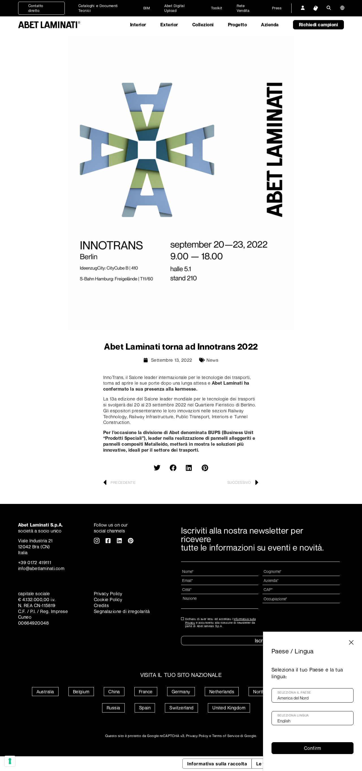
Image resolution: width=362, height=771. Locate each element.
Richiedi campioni (318, 24)
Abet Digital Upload (174, 8)
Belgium (81, 691)
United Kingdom (228, 708)
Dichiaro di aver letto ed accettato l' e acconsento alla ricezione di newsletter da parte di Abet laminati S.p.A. (220, 622)
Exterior (169, 24)
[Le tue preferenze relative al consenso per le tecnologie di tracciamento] (10, 761)
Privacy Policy (108, 593)
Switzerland (181, 708)
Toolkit (216, 8)
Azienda (270, 24)
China (114, 691)
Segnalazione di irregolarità (122, 611)
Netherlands (221, 691)
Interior (138, 24)
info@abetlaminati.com (41, 568)
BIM (146, 8)
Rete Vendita (243, 8)
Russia (113, 708)
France (146, 691)
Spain (144, 708)
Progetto (237, 24)
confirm (312, 748)
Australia (45, 691)
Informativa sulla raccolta (217, 763)
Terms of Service (225, 736)
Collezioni (203, 24)
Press (276, 8)
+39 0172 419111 (34, 562)
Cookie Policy (108, 599)
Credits (101, 605)
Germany (181, 691)
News (212, 360)
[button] (157, 468)
